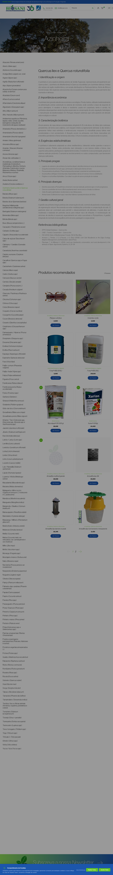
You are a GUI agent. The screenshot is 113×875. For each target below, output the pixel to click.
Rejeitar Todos (92, 870)
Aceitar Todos (104, 870)
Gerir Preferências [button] (80, 870)
